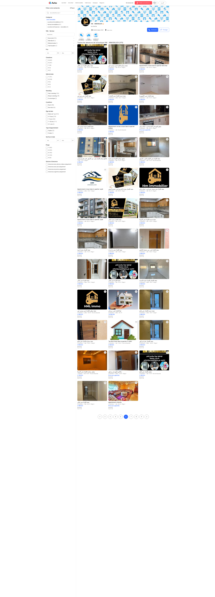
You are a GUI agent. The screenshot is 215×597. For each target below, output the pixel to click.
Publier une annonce (144, 3)
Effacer (72, 8)
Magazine (102, 2)
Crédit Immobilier (79, 2)
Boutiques (95, 2)
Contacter (154, 29)
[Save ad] (105, 46)
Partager (165, 29)
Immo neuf (70, 2)
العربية (162, 3)
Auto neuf (64, 2)
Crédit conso (88, 2)
